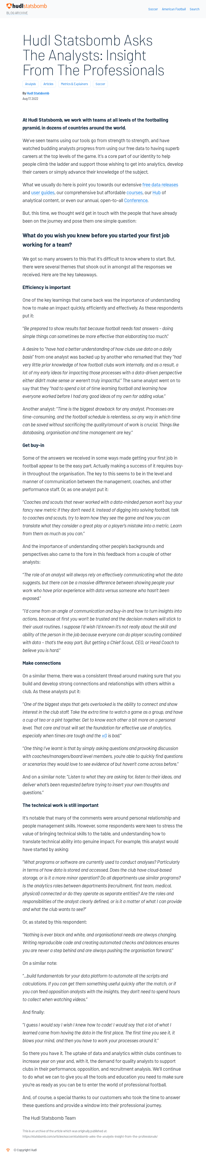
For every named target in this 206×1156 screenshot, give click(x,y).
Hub (156, 192)
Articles (48, 84)
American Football (174, 9)
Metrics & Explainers (74, 84)
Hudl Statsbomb (38, 93)
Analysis (30, 84)
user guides (43, 192)
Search (195, 9)
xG (104, 736)
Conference (135, 200)
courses (135, 192)
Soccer (153, 9)
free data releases (160, 185)
